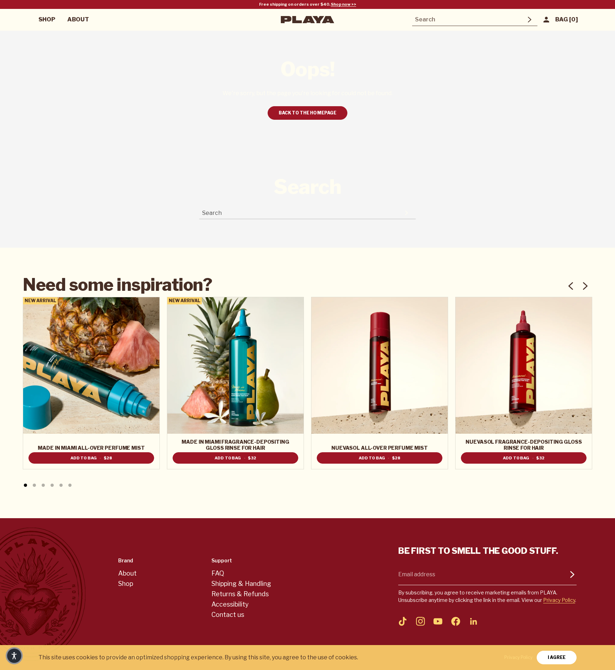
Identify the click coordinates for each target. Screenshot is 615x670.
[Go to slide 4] (52, 485)
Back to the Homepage (307, 112)
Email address (416, 574)
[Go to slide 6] (69, 485)
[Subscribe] (572, 574)
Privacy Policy (559, 600)
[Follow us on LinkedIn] (473, 621)
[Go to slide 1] (25, 485)
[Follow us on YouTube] (438, 621)
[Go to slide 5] (61, 485)
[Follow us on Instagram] (420, 621)
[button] (14, 655)
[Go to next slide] (585, 286)
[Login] (546, 19)
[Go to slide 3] (43, 485)
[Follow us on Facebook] (456, 621)
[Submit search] (529, 19)
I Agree (557, 657)
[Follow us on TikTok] (403, 621)
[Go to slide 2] (34, 485)
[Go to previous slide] (570, 286)
